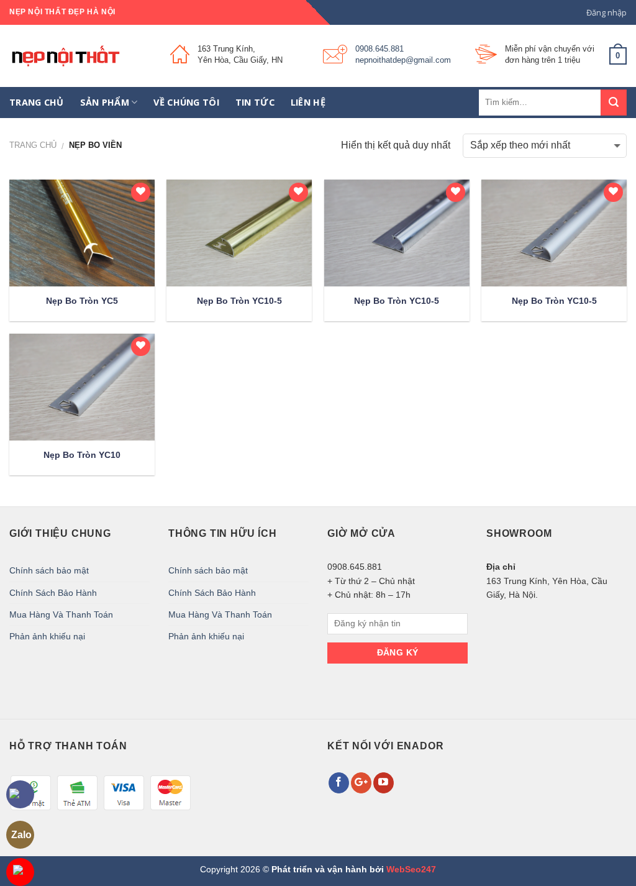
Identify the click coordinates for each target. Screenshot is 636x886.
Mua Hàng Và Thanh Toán (61, 614)
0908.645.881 (379, 48)
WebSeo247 (411, 869)
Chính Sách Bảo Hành (53, 593)
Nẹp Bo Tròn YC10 (81, 455)
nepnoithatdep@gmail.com (403, 60)
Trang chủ (36, 102)
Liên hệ (308, 102)
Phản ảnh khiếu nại (47, 636)
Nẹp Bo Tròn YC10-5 (239, 301)
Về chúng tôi (186, 102)
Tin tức (255, 102)
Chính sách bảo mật (49, 570)
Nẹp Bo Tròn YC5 (82, 301)
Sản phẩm (104, 102)
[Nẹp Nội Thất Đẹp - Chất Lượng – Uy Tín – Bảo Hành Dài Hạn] (80, 55)
